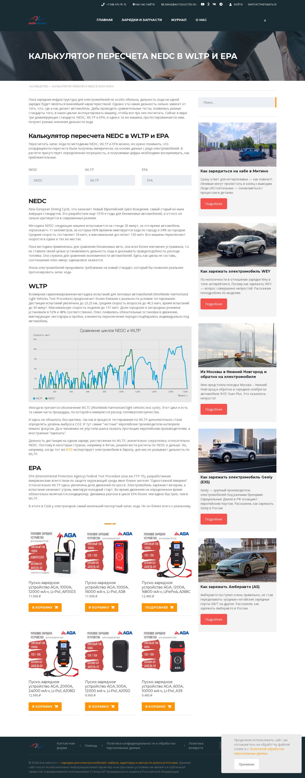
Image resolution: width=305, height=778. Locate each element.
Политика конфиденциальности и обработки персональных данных (141, 745)
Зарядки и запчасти (142, 20)
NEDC (33, 169)
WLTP (89, 169)
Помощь (91, 745)
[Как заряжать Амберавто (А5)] (237, 560)
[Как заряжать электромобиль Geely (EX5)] (237, 451)
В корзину (42, 607)
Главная (105, 20)
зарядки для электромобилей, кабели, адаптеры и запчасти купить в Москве (119, 762)
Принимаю (247, 764)
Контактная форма (66, 745)
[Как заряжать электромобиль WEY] (237, 245)
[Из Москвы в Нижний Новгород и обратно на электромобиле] (237, 345)
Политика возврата (196, 745)
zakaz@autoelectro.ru (180, 4)
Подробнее (156, 607)
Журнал (178, 20)
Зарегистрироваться (262, 4)
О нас (201, 20)
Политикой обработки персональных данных (259, 751)
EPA (145, 169)
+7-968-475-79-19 (116, 4)
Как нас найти (145, 4)
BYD (69, 449)
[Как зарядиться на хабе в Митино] (237, 145)
